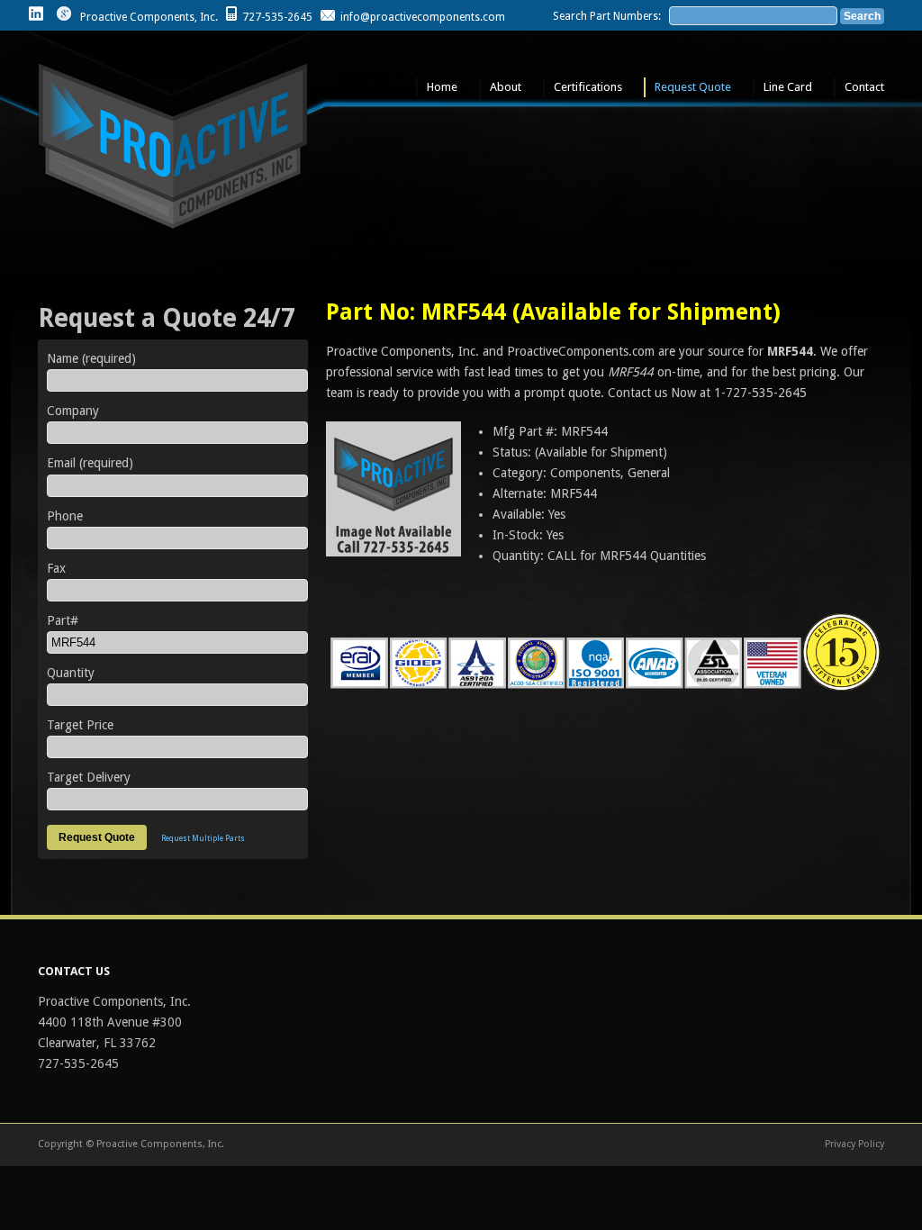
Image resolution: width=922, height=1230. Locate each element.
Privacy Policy (854, 1144)
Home (442, 87)
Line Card (788, 87)
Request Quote (693, 87)
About (505, 87)
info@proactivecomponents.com (422, 17)
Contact (864, 87)
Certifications (588, 87)
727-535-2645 (277, 17)
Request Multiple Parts (203, 839)
